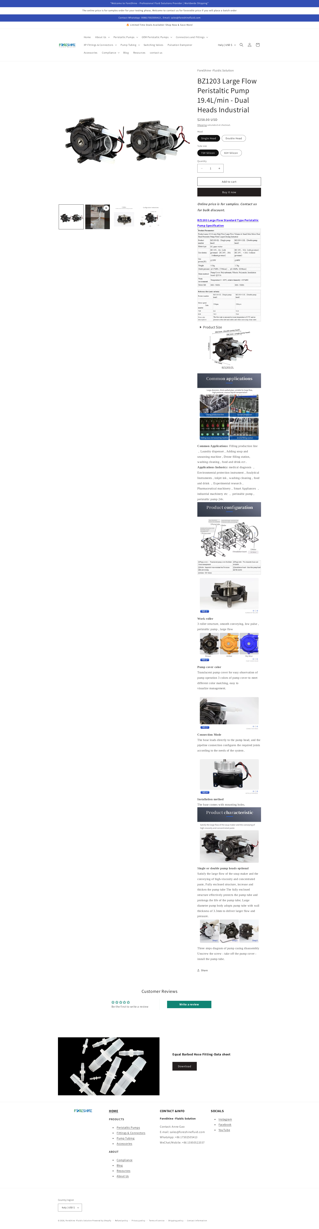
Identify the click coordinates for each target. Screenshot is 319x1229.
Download (184, 1066)
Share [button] (204, 970)
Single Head (208, 138)
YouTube (224, 1130)
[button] (102, 37)
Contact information (197, 1220)
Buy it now (229, 192)
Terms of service (156, 1220)
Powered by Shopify (101, 1220)
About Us (123, 1176)
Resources (123, 1171)
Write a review (189, 1004)
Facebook (225, 1125)
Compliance (125, 1160)
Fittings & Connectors (131, 1133)
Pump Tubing (126, 1138)
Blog (120, 1165)
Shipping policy (175, 1220)
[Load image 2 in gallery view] (124, 217)
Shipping (202, 125)
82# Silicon (231, 153)
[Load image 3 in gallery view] (150, 217)
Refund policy (121, 1220)
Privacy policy (138, 1220)
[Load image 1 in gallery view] (71, 217)
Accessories (124, 1144)
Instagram (225, 1119)
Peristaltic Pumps (128, 1127)
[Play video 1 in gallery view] (97, 217)
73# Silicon (208, 153)
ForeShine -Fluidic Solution (79, 1220)
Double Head (234, 138)
